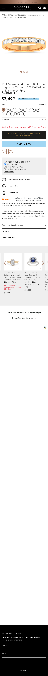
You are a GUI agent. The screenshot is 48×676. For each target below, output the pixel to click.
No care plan (11, 164)
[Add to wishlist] (4, 151)
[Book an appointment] (10, 151)
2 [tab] (24, 72)
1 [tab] (21, 72)
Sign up (24, 670)
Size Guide (42, 104)
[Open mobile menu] (3, 8)
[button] (24, 317)
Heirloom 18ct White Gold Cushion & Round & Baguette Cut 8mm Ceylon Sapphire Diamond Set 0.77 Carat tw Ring (32, 280)
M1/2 (5, 114)
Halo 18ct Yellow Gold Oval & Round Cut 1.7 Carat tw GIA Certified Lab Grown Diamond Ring (12, 277)
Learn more (9, 171)
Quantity (5, 119)
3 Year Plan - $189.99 (14, 167)
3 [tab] (27, 72)
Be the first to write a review (24, 318)
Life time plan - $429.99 (16, 169)
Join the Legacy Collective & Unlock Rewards (24, 135)
